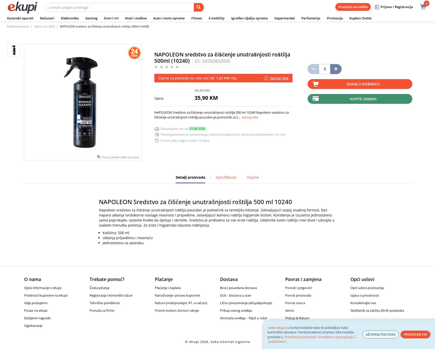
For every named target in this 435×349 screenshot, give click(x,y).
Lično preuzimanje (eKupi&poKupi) (246, 303)
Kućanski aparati (20, 18)
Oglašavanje (33, 325)
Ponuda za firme (102, 310)
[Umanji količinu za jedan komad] (313, 69)
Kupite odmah (363, 99)
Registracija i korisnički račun (111, 295)
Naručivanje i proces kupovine (177, 295)
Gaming (91, 18)
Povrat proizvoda (298, 295)
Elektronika (70, 18)
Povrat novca (295, 303)
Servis (289, 310)
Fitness (196, 18)
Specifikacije (226, 177)
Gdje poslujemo (36, 303)
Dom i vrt (111, 18)
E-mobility (217, 18)
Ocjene (253, 177)
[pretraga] (199, 7)
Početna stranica (18, 26)
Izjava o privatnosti (364, 295)
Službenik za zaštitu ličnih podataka (377, 310)
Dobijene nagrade (37, 318)
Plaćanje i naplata (168, 287)
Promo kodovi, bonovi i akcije (177, 310)
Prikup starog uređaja (236, 310)
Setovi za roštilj (45, 26)
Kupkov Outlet (360, 18)
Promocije (335, 18)
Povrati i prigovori (298, 287)
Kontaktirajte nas (363, 303)
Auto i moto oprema (169, 18)
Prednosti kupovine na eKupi (45, 295)
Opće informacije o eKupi (42, 287)
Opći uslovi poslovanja (367, 287)
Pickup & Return (297, 318)
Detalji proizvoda (190, 179)
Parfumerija (310, 18)
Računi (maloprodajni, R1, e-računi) (181, 303)
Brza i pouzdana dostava (238, 287)
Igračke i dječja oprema (249, 18)
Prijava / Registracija (397, 7)
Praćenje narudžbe (353, 7)
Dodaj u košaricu (363, 84)
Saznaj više (250, 117)
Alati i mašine (136, 18)
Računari (47, 18)
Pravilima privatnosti (300, 337)
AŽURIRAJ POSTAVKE (381, 334)
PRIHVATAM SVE (415, 334)
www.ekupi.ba (278, 327)
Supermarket (284, 18)
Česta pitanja (99, 287)
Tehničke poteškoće (105, 303)
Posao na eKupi (35, 310)
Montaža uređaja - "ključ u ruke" (244, 318)
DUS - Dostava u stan (235, 295)
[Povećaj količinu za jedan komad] (336, 69)
